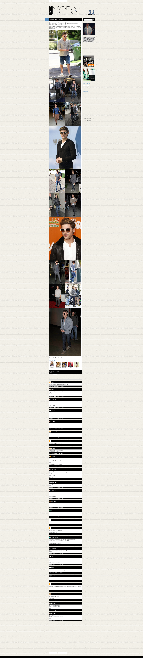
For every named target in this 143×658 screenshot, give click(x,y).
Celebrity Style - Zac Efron (56, 19)
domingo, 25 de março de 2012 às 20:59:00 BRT (56, 610)
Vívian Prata (53, 501)
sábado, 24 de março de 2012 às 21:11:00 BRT (56, 507)
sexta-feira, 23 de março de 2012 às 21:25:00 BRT (56, 396)
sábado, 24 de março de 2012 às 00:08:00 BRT (56, 418)
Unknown (53, 440)
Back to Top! (78, 657)
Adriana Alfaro (53, 575)
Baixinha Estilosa (54, 482)
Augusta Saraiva (54, 584)
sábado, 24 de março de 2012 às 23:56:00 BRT (56, 545)
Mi (51, 594)
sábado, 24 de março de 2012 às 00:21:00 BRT (56, 428)
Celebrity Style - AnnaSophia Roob (52, 367)
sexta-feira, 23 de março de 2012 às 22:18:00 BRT (56, 407)
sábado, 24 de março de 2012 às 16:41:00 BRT (56, 487)
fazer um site (89, 120)
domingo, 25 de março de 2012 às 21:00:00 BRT (56, 620)
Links (62, 0)
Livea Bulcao (53, 421)
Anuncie (65, 0)
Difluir (74, 657)
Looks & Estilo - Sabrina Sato (77, 367)
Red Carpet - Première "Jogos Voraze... (70, 368)
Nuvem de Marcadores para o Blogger (89, 118)
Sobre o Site (54, 0)
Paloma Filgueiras (54, 537)
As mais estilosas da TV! (58, 367)
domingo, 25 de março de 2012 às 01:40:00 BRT (56, 553)
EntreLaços (53, 448)
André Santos (53, 603)
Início (50, 0)
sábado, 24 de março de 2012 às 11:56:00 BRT (56, 466)
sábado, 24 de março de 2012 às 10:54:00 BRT (56, 453)
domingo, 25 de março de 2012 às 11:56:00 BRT (56, 572)
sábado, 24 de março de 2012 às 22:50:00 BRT (56, 516)
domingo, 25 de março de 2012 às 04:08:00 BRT (56, 564)
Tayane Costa (53, 399)
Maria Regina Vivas (54, 431)
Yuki (52, 556)
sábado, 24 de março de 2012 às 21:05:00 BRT (56, 498)
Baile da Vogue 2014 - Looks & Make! (64, 368)
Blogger (68, 657)
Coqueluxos (53, 382)
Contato (59, 0)
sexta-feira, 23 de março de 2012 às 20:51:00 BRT (56, 386)
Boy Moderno (53, 510)
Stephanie (53, 410)
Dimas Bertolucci (54, 469)
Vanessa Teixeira (54, 548)
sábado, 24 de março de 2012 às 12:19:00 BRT (56, 479)
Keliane (52, 389)
